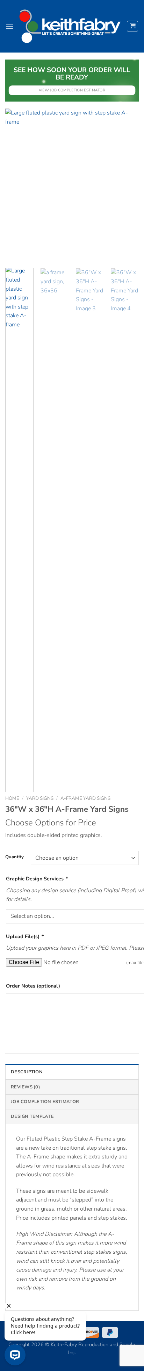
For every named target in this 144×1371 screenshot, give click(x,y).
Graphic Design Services (36, 878)
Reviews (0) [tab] (25, 1087)
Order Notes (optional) (33, 985)
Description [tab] (27, 1072)
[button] (9, 26)
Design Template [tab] (32, 1116)
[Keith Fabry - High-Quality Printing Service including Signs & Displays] (70, 26)
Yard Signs (39, 798)
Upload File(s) (24, 936)
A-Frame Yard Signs (85, 798)
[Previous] (16, 185)
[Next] (127, 185)
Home (12, 798)
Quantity (14, 857)
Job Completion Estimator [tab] (45, 1102)
